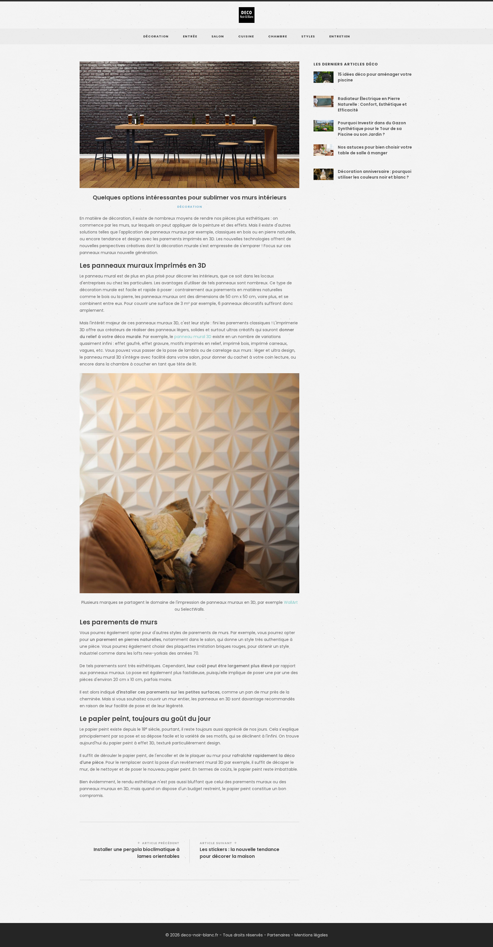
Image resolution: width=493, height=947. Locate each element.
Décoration (156, 36)
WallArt (291, 602)
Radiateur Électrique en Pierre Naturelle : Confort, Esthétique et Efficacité (372, 104)
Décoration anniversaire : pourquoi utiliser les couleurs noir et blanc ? (374, 174)
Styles (308, 36)
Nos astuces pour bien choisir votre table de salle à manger (375, 150)
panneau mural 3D (192, 336)
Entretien (339, 36)
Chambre (277, 36)
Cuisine (246, 36)
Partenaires (278, 935)
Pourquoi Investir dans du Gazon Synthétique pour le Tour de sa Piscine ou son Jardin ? (372, 128)
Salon (217, 36)
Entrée (190, 36)
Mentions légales (311, 935)
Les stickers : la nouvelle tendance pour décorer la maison (239, 853)
